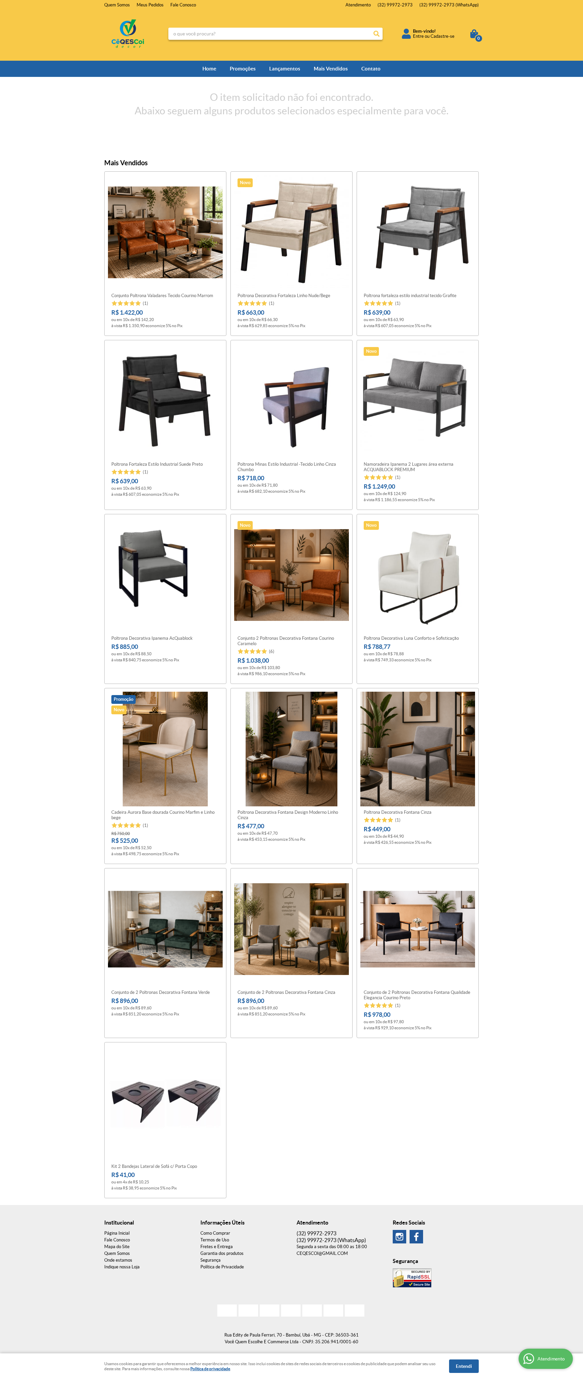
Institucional (119, 1222)
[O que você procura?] (376, 34)
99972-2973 (395, 4)
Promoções (243, 68)
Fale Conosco (183, 4)
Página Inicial (117, 1233)
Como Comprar (215, 1233)
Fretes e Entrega (216, 1246)
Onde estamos (118, 1260)
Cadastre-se (442, 36)
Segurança (210, 1260)
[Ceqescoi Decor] (399, 1236)
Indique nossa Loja (122, 1266)
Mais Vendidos (331, 68)
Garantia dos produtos (222, 1253)
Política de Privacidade (222, 1266)
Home (209, 68)
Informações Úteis (222, 1222)
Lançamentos (284, 68)
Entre (418, 36)
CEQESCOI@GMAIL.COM (322, 1253)
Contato (371, 68)
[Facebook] (416, 1236)
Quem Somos (117, 4)
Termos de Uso (214, 1239)
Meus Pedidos (150, 4)
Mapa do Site (117, 1246)
